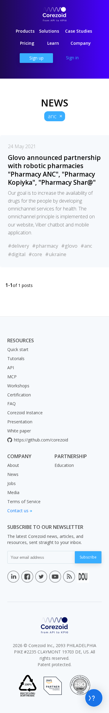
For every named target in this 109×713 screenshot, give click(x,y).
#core (35, 254)
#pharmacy (45, 246)
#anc (86, 246)
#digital (16, 254)
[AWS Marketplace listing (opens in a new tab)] (53, 686)
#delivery (18, 246)
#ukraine (55, 254)
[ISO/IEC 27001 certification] (80, 686)
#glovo (69, 246)
